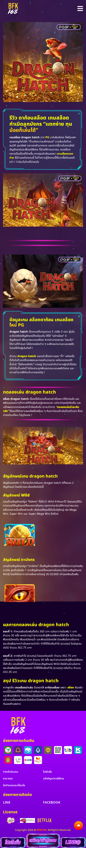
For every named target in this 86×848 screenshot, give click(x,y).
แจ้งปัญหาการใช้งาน (53, 779)
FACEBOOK (51, 802)
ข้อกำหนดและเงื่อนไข (14, 785)
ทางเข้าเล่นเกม (10, 772)
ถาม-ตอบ (8, 779)
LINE (6, 802)
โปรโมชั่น (47, 772)
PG (47, 137)
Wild (25, 495)
